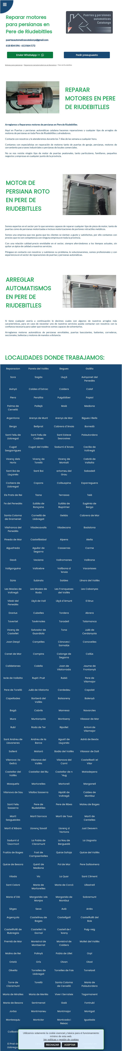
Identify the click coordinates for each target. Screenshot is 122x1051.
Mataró (38, 751)
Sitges (13, 909)
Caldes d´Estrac (38, 389)
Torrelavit (89, 970)
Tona (64, 630)
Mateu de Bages (89, 804)
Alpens (64, 539)
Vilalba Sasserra (38, 792)
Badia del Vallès (64, 751)
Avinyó (13, 389)
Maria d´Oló (13, 897)
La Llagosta (90, 840)
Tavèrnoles (38, 621)
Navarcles (89, 710)
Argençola (13, 917)
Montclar (38, 1019)
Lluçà (64, 377)
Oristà (13, 962)
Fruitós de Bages (13, 852)
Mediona (89, 406)
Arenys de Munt (38, 418)
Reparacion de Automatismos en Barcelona (40, 65)
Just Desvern (89, 828)
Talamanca (90, 621)
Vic (38, 876)
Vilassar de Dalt (89, 751)
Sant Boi (38, 471)
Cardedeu (64, 690)
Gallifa (89, 368)
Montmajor (64, 1011)
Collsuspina (64, 483)
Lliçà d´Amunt (64, 601)
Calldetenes (13, 666)
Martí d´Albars (13, 828)
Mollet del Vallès (89, 941)
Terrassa (64, 495)
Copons (38, 483)
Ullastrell (89, 885)
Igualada (89, 1019)
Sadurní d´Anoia (64, 447)
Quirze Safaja (64, 852)
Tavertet (13, 621)
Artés (89, 909)
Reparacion (13, 368)
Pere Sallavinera (89, 864)
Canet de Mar (13, 654)
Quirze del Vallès (89, 852)
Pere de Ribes (64, 804)
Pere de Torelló (13, 690)
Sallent (13, 751)
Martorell (63, 783)
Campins (38, 654)
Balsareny (64, 698)
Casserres (64, 548)
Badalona (90, 527)
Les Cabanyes (89, 589)
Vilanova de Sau (13, 792)
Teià (89, 495)
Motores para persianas (14, 65)
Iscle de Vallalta (13, 678)
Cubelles (38, 613)
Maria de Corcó (64, 885)
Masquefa (13, 783)
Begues (64, 368)
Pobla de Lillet (64, 953)
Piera (13, 397)
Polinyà (38, 953)
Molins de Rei (13, 953)
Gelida (64, 515)
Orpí (89, 953)
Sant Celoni (13, 885)
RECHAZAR (52, 1044)
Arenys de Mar (64, 418)
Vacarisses (89, 568)
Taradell (64, 621)
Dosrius (13, 613)
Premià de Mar (13, 941)
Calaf (89, 389)
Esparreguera (89, 483)
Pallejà (38, 406)
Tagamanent (89, 994)
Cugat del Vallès (38, 447)
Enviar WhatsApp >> (28, 55)
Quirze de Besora (13, 864)
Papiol (89, 397)
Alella (89, 539)
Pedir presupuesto (87, 55)
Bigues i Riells (89, 418)
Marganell (89, 783)
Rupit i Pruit (38, 678)
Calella (38, 666)
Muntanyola (38, 719)
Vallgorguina (13, 568)
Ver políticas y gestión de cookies (61, 1039)
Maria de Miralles (13, 994)
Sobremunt (89, 897)
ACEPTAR (70, 1044)
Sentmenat (38, 1002)
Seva (38, 909)
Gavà (13, 560)
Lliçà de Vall (38, 601)
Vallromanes (64, 560)
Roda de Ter (38, 727)
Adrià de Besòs (90, 739)
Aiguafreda (13, 548)
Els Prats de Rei (13, 495)
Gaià (64, 1002)
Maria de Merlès (38, 994)
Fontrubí (89, 1002)
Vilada (13, 876)
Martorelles (38, 783)
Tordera (64, 613)
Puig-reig (89, 929)
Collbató (13, 1031)
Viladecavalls (38, 527)
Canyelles (39, 641)
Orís (38, 962)
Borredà (89, 426)
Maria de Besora (13, 1002)
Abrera (89, 613)
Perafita (38, 397)
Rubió (64, 678)
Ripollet (64, 727)
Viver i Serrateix (64, 994)
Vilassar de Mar (89, 719)
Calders (64, 389)
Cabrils (38, 710)
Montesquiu (13, 1019)
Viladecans (64, 527)
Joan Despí (13, 641)
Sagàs (38, 377)
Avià (63, 909)
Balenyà (89, 698)
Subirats (38, 580)
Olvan (64, 962)
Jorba (13, 1011)
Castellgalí (64, 917)
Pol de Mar (64, 864)
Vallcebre (38, 568)
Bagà (13, 710)
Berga (13, 426)
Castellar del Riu (38, 771)
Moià (64, 406)
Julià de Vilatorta (38, 690)
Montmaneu (38, 1011)
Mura (13, 719)
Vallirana (89, 560)
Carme (89, 548)
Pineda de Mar (13, 539)
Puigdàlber (64, 397)
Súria (13, 580)
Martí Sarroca (38, 816)
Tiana (38, 495)
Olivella (13, 970)
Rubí (13, 727)
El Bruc (90, 601)
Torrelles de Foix (64, 970)
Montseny (64, 719)
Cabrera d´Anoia (64, 426)
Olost (89, 962)
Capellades (13, 698)
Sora (13, 377)
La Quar (64, 876)
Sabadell (89, 471)
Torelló (38, 982)
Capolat (90, 690)
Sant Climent (89, 876)
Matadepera (89, 771)
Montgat (89, 1011)
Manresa (64, 710)
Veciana (38, 560)
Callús (89, 654)
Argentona (13, 418)
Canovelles (89, 641)
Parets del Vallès (38, 368)
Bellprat (38, 426)
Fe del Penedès (13, 503)
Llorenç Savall (38, 828)
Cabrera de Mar (89, 515)
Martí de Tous (64, 816)
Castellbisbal (38, 539)
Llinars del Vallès (90, 580)
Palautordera (89, 435)
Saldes (64, 580)
